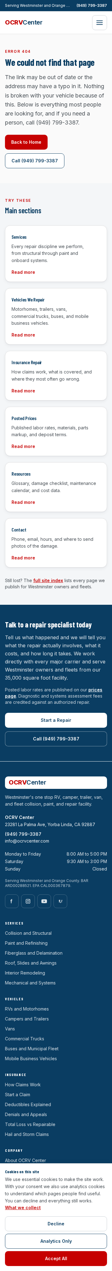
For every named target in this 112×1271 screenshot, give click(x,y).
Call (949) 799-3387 (35, 160)
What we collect (23, 1207)
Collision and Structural (28, 933)
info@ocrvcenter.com (27, 841)
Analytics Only (56, 1241)
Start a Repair (56, 720)
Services (14, 923)
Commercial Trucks (24, 1038)
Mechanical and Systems (30, 982)
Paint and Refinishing (26, 943)
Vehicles (14, 999)
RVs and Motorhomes (27, 1008)
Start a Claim (17, 1094)
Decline (56, 1223)
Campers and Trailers (27, 1018)
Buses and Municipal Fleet (31, 1048)
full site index (48, 580)
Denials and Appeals (26, 1114)
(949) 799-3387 (92, 5)
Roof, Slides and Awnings (31, 963)
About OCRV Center (25, 1160)
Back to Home (26, 142)
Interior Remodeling (25, 972)
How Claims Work (23, 1084)
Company (14, 1150)
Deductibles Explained (28, 1104)
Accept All (56, 1258)
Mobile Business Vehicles (31, 1058)
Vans (10, 1028)
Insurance (15, 1074)
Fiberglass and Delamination (34, 953)
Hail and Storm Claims (27, 1134)
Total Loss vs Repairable (30, 1124)
